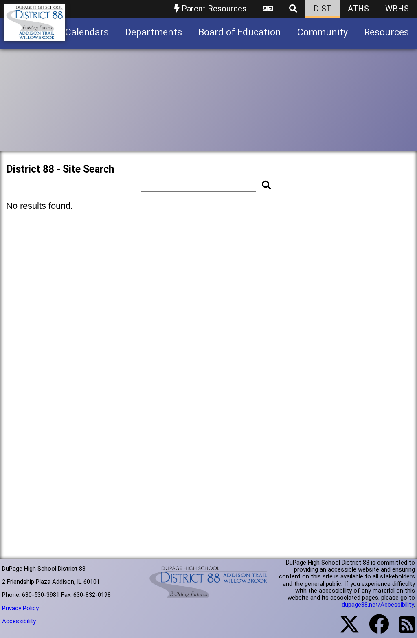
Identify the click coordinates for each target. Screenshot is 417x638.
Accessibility (19, 621)
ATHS (358, 8)
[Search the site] (293, 9)
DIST (322, 8)
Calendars (87, 32)
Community (322, 32)
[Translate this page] (268, 9)
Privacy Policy (20, 608)
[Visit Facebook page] (374, 629)
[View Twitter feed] (345, 629)
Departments (153, 32)
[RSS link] (403, 629)
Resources (386, 32)
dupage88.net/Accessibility (378, 604)
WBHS (397, 8)
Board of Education (239, 32)
